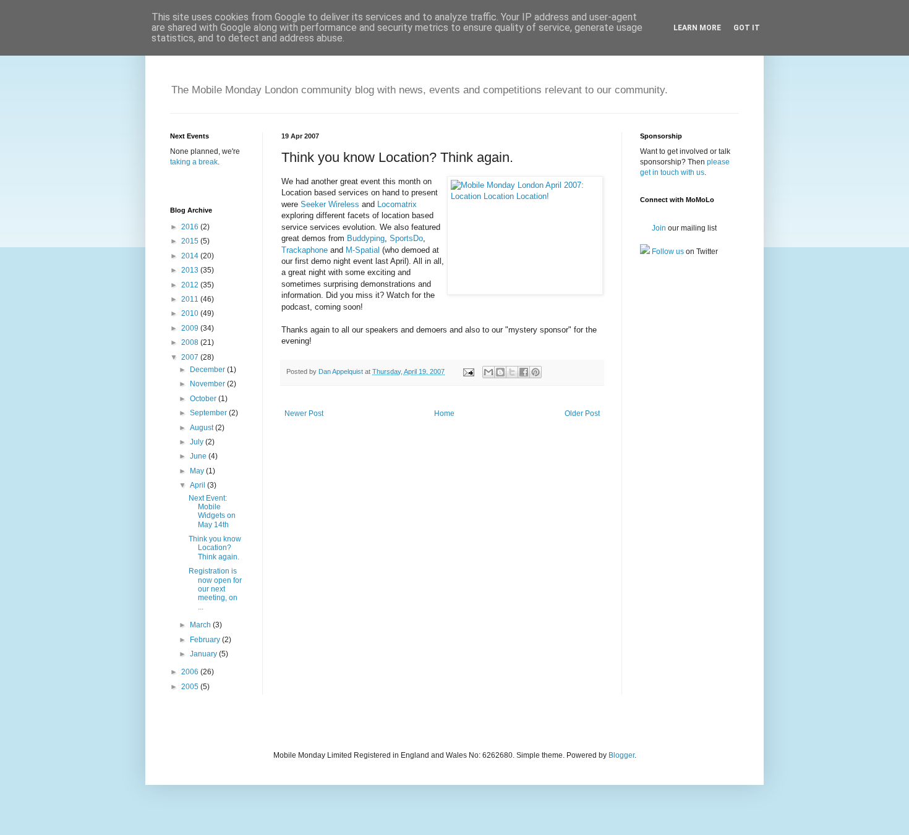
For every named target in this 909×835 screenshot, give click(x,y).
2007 (190, 357)
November (208, 383)
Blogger (621, 755)
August (202, 427)
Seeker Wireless (330, 204)
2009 (190, 328)
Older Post (582, 413)
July (197, 442)
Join (658, 228)
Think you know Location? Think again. (215, 548)
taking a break (194, 162)
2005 (190, 686)
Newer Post (303, 413)
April (198, 485)
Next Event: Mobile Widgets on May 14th (212, 511)
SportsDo (406, 238)
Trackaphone (304, 250)
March (201, 625)
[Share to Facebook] (524, 372)
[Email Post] (468, 371)
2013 (190, 270)
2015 (190, 241)
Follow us (667, 251)
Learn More (697, 27)
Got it (746, 27)
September (209, 413)
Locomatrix (397, 204)
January (204, 654)
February (206, 639)
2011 (190, 299)
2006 (190, 672)
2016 (190, 227)
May (198, 471)
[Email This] (488, 372)
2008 (190, 342)
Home (444, 413)
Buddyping (366, 238)
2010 (190, 313)
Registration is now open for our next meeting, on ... (215, 589)
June (199, 456)
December (208, 369)
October (204, 398)
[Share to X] (512, 372)
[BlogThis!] (500, 372)
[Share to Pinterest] (535, 372)
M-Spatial (363, 250)
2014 (190, 256)
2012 (190, 285)
